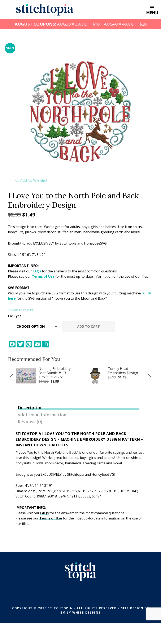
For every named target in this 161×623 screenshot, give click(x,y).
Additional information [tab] (42, 415)
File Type (14, 316)
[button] (31, 180)
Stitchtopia (44, 10)
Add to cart (88, 326)
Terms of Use (43, 276)
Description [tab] (30, 408)
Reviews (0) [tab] (30, 422)
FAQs (37, 271)
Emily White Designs (80, 612)
